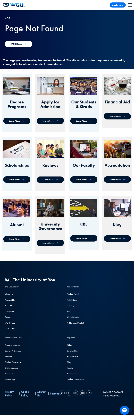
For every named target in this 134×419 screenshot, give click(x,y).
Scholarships (10, 373)
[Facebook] (69, 393)
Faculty (70, 368)
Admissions (72, 300)
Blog (69, 362)
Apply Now (117, 5)
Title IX (70, 311)
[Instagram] (75, 393)
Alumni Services (73, 317)
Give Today (10, 328)
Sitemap (55, 393)
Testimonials (72, 373)
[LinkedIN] (63, 393)
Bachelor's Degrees (13, 350)
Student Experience (13, 362)
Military (70, 345)
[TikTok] (89, 393)
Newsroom (9, 311)
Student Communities (75, 379)
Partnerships (10, 379)
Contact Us (41, 393)
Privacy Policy (9, 393)
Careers (8, 317)
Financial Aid (72, 356)
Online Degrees (11, 368)
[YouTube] (82, 393)
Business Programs (12, 345)
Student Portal (73, 294)
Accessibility (10, 300)
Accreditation (10, 305)
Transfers (9, 356)
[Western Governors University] (14, 4)
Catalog (70, 305)
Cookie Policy (25, 393)
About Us (9, 294)
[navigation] (130, 5)
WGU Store (10, 322)
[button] (124, 410)
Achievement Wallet (75, 322)
